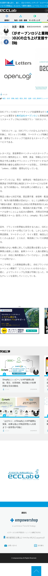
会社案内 (41, 545)
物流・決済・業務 (20, 20)
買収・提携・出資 (30, 98)
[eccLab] (24, 482)
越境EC (6, 20)
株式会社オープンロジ (27, 116)
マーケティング (34, 20)
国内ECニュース (42, 98)
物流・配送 (19, 98)
